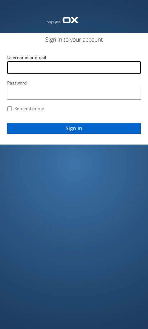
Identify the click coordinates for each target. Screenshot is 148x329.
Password (17, 83)
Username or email (26, 57)
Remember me (29, 108)
